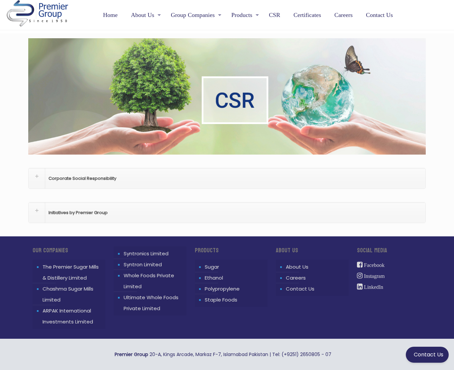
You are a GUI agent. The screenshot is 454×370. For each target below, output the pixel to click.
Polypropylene (222, 288)
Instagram (374, 276)
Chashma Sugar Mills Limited (68, 294)
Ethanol (214, 277)
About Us (297, 266)
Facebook (374, 265)
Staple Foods (221, 299)
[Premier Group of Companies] (37, 10)
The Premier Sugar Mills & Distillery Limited (71, 272)
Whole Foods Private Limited (149, 281)
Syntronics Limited (146, 253)
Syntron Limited (143, 264)
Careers (296, 277)
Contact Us (300, 288)
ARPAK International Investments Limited (68, 316)
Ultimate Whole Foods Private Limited (151, 303)
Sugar (212, 266)
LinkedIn (373, 287)
